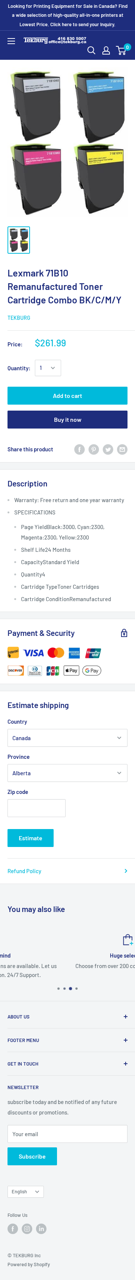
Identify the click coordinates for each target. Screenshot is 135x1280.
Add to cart (67, 395)
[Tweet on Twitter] (108, 449)
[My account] (106, 50)
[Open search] (91, 50)
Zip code (18, 791)
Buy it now (67, 419)
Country (17, 721)
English (19, 1191)
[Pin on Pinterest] (93, 449)
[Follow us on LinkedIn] (41, 1229)
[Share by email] (122, 449)
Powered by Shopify (29, 1264)
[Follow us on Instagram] (27, 1229)
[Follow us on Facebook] (13, 1229)
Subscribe (32, 1156)
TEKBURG (19, 318)
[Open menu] (11, 41)
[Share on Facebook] (79, 449)
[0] (121, 50)
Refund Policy (24, 871)
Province (19, 756)
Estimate (30, 837)
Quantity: (19, 368)
